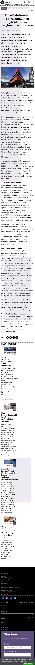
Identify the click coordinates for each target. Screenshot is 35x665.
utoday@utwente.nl (6, 583)
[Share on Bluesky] (10, 337)
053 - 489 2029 (6, 579)
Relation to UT (5, 611)
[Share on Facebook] (7, 337)
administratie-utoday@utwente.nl (10, 587)
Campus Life (5, 629)
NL (32, 10)
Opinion (4, 625)
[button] (29, 634)
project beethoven (13, 8)
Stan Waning (15, 30)
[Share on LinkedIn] (16, 337)
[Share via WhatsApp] (13, 337)
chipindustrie (24, 8)
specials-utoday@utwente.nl (8, 591)
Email (6, 644)
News (4, 8)
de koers (13, 273)
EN (29, 10)
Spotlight (4, 627)
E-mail (3, 605)
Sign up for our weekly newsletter (26, 602)
